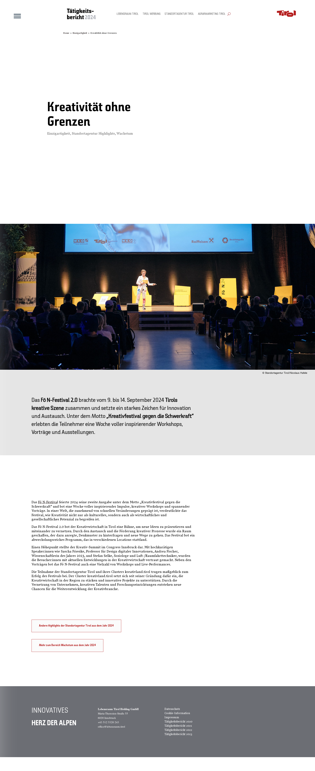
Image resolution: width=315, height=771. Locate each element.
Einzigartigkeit (58, 134)
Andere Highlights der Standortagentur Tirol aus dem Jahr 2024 (76, 625)
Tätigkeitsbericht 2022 (178, 730)
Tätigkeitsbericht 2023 (178, 734)
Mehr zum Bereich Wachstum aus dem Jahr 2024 (67, 645)
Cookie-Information (177, 713)
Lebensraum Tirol (128, 14)
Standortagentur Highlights (93, 134)
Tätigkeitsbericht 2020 (178, 721)
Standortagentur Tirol (179, 14)
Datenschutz (172, 709)
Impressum (171, 717)
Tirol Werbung (152, 14)
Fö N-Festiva (47, 502)
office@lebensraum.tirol (111, 726)
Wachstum (124, 134)
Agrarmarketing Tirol (211, 14)
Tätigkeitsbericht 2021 (178, 725)
